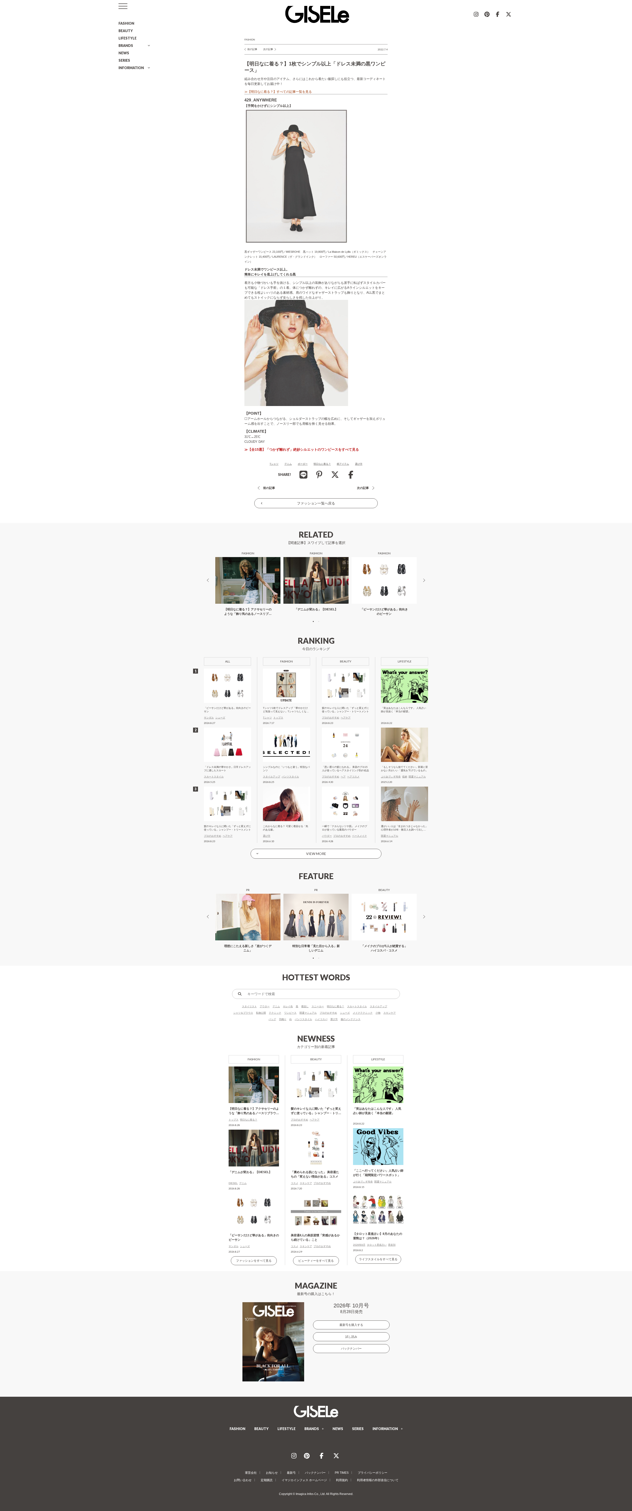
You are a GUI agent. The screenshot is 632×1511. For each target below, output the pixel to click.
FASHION (126, 23)
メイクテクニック (363, 1012)
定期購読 (267, 1480)
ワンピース (290, 1012)
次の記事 (268, 49)
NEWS (123, 53)
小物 (377, 1012)
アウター (265, 1006)
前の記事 (252, 49)
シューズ (345, 1012)
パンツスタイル (303, 1019)
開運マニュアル (308, 1012)
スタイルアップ (378, 1006)
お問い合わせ (243, 1480)
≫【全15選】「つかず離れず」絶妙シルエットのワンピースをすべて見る (301, 449)
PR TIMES (342, 1472)
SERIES (124, 60)
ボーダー (303, 464)
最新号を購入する (351, 1325)
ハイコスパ (321, 1019)
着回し (305, 1006)
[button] (313, 621)
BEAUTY (125, 31)
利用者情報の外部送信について (377, 1480)
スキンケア (389, 1012)
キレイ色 (288, 1006)
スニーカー (318, 1006)
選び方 (358, 464)
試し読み (351, 1336)
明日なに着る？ (322, 464)
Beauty (316, 1059)
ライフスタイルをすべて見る (378, 1259)
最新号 (291, 1472)
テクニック (275, 1012)
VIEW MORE (316, 854)
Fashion (249, 39)
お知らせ (272, 1472)
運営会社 (251, 1472)
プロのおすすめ (328, 1012)
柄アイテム (343, 464)
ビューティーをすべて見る (316, 1260)
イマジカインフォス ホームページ (304, 1480)
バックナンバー (351, 1348)
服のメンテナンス (350, 1019)
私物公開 (261, 1012)
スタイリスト (249, 1006)
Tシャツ (274, 464)
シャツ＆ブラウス (243, 1012)
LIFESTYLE (127, 38)
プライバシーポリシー (372, 1472)
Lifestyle (378, 1059)
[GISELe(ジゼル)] (316, 1411)
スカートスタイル (357, 1006)
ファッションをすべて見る (254, 1260)
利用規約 (342, 1480)
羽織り (282, 1019)
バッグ (272, 1019)
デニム (288, 464)
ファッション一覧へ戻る (316, 503)
